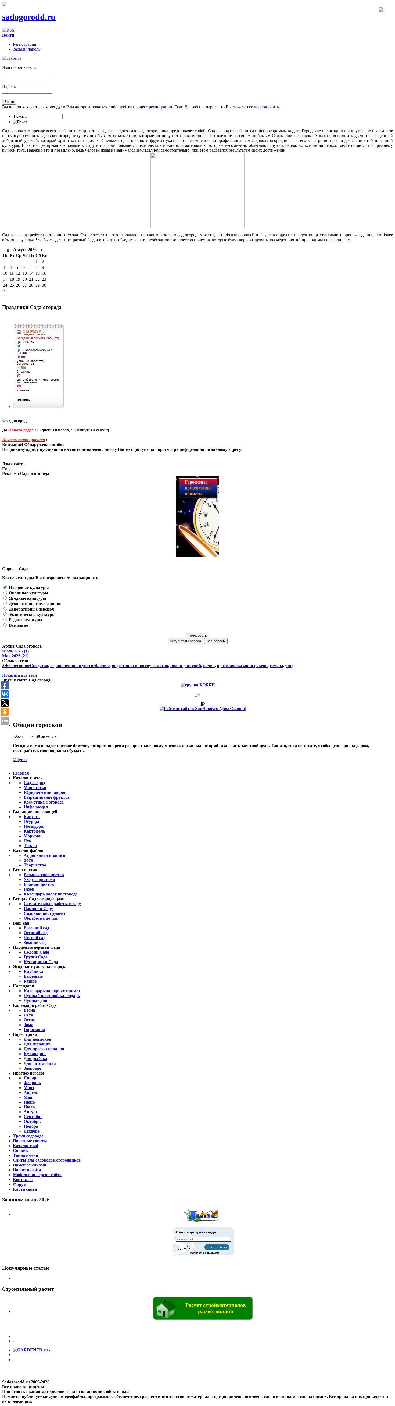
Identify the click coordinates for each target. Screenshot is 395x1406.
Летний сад (34, 937)
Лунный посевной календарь (52, 995)
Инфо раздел (36, 807)
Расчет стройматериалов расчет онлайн (215, 1308)
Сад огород (34, 782)
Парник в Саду (38, 908)
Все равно (18, 625)
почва (209, 665)
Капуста (32, 816)
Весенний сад (36, 928)
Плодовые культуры (28, 587)
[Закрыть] (11, 58)
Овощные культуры (28, 593)
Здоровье (32, 1068)
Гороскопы (34, 1029)
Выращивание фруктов (47, 797)
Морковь (32, 836)
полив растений (185, 665)
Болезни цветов (39, 884)
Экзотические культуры (32, 614)
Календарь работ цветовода (51, 894)
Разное (30, 981)
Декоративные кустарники (35, 603)
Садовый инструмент (45, 913)
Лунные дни (35, 1000)
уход (289, 665)
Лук (27, 840)
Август (30, 1111)
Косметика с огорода (44, 802)
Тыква (30, 845)
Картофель (34, 831)
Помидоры (34, 826)
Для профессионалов (44, 1049)
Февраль (32, 1082)
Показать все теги (19, 675)
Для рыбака (35, 1058)
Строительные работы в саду (52, 903)
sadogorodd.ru (29, 17)
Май (28, 1097)
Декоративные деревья (31, 609)
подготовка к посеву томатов (140, 665)
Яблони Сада (36, 952)
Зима (28, 1024)
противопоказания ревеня (242, 665)
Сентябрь (33, 1116)
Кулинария (35, 1053)
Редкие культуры (25, 620)
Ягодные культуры (27, 598)
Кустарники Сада (41, 961)
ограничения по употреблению (80, 665)
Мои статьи (35, 787)
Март (29, 1087)
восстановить (266, 107)
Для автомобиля (40, 1063)
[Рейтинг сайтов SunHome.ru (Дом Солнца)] (203, 708)
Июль (29, 1107)
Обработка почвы (41, 918)
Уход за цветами (39, 879)
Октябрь (32, 1121)
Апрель (31, 1092)
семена (276, 665)
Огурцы (31, 821)
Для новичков (37, 1039)
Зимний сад (35, 942)
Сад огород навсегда (196, 1232)
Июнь (29, 1102)
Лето (28, 1015)
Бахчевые (33, 976)
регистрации (160, 107)
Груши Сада (36, 957)
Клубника (33, 971)
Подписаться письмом (204, 1252)
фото (28, 860)
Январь (31, 1078)
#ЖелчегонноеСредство (25, 665)
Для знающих (37, 1044)
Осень (29, 1020)
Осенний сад (36, 932)
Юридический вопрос (45, 792)
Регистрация (24, 44)
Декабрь (32, 1131)
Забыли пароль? (27, 49)
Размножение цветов (44, 874)
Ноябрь (31, 1126)
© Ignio (20, 759)
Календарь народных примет (52, 991)
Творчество (35, 865)
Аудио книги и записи (44, 855)
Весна (29, 1010)
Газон (29, 889)
